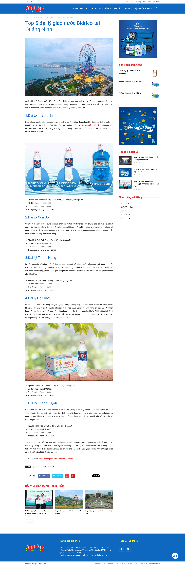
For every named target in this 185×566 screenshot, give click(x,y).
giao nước (36, 467)
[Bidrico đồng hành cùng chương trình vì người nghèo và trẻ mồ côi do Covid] (39, 499)
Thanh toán (147, 2)
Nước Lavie (125, 203)
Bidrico (123, 564)
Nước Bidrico (132, 564)
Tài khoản (156, 2)
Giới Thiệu (91, 8)
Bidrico (28, 17)
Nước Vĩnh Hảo (126, 207)
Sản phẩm (104, 8)
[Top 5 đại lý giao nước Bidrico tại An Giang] (69, 499)
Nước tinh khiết (154, 564)
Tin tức (127, 8)
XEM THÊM (57, 485)
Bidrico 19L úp (113, 564)
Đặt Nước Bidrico (143, 8)
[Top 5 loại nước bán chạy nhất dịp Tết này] (125, 172)
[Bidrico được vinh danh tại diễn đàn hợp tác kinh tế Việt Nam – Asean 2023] (125, 160)
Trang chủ (128, 2)
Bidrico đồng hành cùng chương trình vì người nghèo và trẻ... (146, 183)
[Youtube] (31, 2)
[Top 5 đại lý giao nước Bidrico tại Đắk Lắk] (99, 499)
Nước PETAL (125, 218)
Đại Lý (117, 8)
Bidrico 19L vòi (100, 564)
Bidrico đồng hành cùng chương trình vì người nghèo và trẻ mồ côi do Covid (39, 513)
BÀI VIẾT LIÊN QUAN (37, 485)
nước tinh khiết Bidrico (50, 467)
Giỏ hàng (138, 2)
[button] (157, 9)
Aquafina (124, 211)
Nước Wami (125, 214)
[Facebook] (27, 2)
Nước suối (143, 564)
